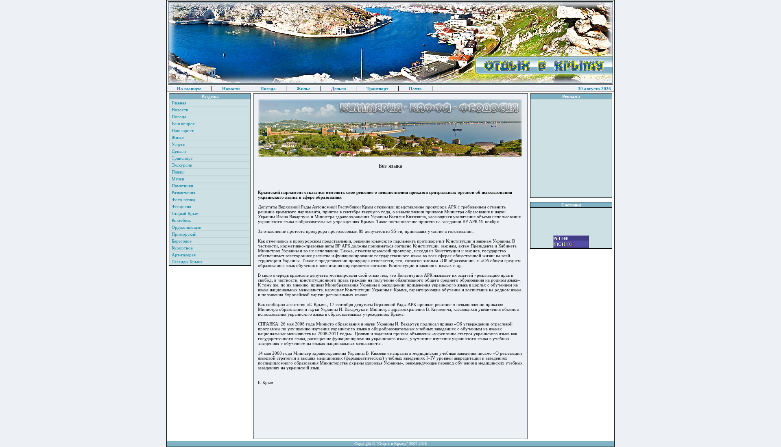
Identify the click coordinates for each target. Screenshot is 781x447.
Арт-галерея (184, 254)
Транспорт (377, 88)
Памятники (182, 185)
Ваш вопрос (183, 123)
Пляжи (178, 171)
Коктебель (181, 220)
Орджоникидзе (186, 227)
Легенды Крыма (187, 261)
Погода (268, 88)
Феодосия (181, 206)
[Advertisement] (571, 148)
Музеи (178, 178)
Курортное (182, 247)
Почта (415, 88)
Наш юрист (183, 130)
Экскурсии (182, 165)
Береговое (182, 241)
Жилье (303, 88)
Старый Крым (185, 213)
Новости (231, 88)
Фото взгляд (183, 199)
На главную (189, 88)
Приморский (184, 234)
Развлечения (183, 192)
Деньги (338, 88)
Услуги (178, 144)
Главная (179, 102)
